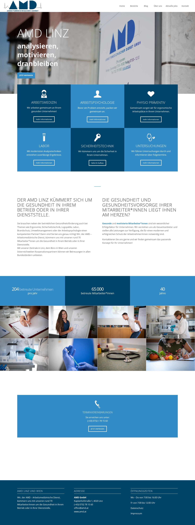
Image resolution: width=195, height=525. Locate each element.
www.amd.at (80, 511)
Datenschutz (137, 508)
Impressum (136, 513)
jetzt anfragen (26, 75)
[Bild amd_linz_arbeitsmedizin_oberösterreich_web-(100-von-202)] (24, 322)
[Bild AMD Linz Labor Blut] (170, 322)
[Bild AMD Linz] (73, 322)
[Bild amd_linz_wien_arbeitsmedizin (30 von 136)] (122, 354)
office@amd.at (81, 508)
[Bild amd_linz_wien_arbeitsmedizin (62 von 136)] (73, 354)
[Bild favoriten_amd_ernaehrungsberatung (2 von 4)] (170, 354)
